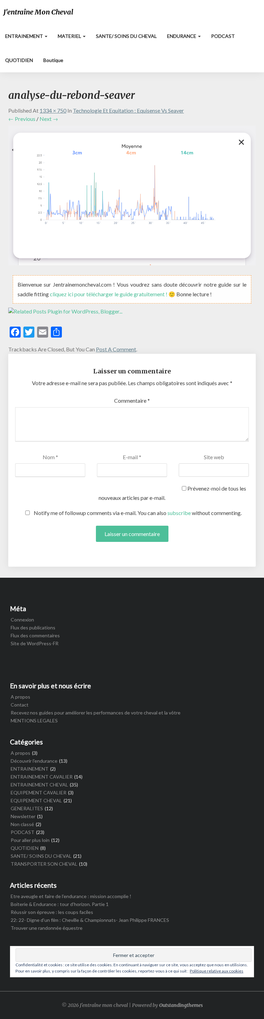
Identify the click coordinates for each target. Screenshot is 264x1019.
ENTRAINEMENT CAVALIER (42, 777)
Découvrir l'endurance (34, 761)
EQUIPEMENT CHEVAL (36, 800)
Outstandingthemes (181, 1005)
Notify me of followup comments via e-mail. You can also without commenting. (137, 512)
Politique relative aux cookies (216, 971)
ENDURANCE (182, 36)
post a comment (116, 349)
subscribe (179, 512)
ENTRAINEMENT (24, 36)
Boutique (53, 60)
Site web (214, 457)
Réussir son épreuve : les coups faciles (52, 912)
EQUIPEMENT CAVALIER (38, 792)
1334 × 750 (53, 110)
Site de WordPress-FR (34, 643)
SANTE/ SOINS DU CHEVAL (126, 36)
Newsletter (23, 816)
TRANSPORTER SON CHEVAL (44, 864)
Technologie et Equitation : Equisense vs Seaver (128, 110)
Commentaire (132, 400)
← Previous (21, 118)
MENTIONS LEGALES (34, 720)
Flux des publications (33, 627)
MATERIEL (70, 36)
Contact (20, 705)
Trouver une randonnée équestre (46, 928)
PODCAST (223, 36)
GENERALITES (27, 808)
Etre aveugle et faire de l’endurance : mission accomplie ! (71, 896)
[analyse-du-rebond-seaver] (132, 197)
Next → (49, 118)
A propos (20, 697)
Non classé (22, 824)
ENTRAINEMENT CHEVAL (39, 785)
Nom (50, 457)
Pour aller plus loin (30, 840)
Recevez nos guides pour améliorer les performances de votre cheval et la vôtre (95, 713)
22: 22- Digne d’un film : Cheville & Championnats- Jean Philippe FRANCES (90, 920)
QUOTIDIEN (19, 60)
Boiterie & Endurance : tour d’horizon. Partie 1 (60, 904)
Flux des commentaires (35, 635)
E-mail (132, 457)
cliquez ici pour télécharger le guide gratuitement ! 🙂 (113, 294)
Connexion (22, 619)
